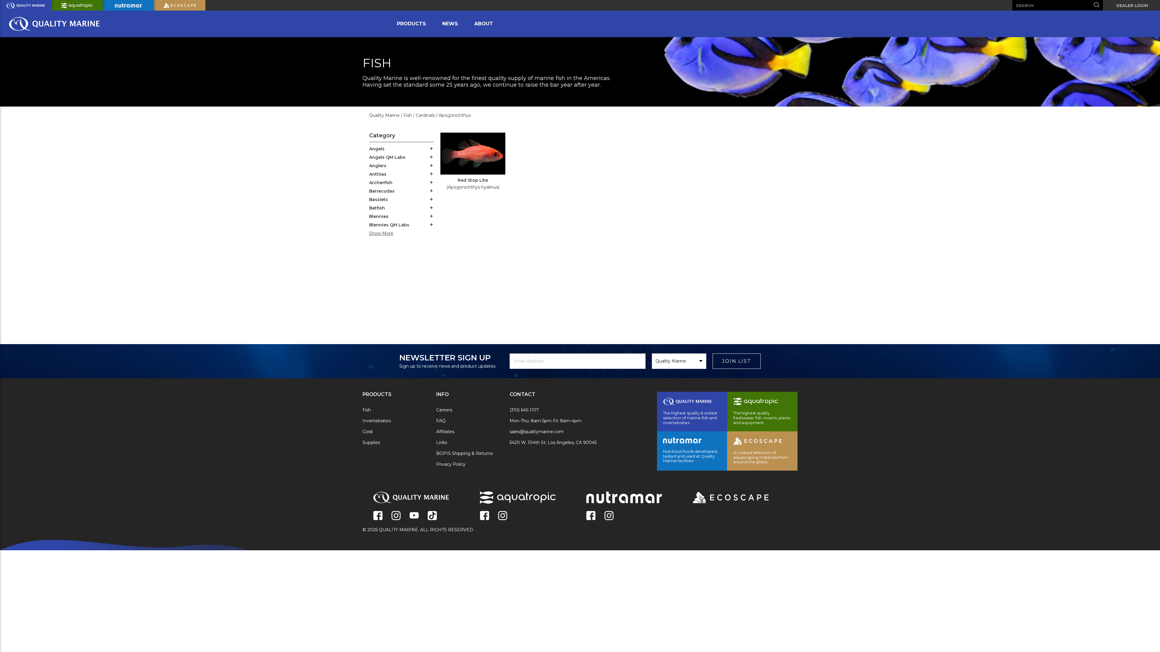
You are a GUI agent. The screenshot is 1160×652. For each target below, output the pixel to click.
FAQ (441, 420)
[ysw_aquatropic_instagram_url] (502, 516)
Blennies (378, 216)
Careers (444, 410)
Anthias (377, 174)
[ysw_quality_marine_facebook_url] (377, 516)
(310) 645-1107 (524, 410)
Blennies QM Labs (389, 225)
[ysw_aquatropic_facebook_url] (484, 516)
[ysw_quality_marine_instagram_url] (396, 516)
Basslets (378, 199)
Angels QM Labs (387, 157)
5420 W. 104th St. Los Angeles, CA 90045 (553, 442)
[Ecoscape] (723, 498)
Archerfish (380, 182)
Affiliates (445, 431)
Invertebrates (376, 420)
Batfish (377, 208)
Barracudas (382, 191)
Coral (367, 431)
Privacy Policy (451, 464)
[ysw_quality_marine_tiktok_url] (432, 516)
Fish (366, 410)
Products (411, 24)
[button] (431, 149)
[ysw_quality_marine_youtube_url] (414, 516)
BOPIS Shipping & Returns (464, 453)
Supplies (371, 442)
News (450, 24)
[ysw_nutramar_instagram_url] (609, 516)
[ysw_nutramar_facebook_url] (590, 516)
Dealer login (1132, 5)
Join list (736, 361)
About (483, 24)
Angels (377, 149)
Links (441, 442)
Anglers (377, 165)
